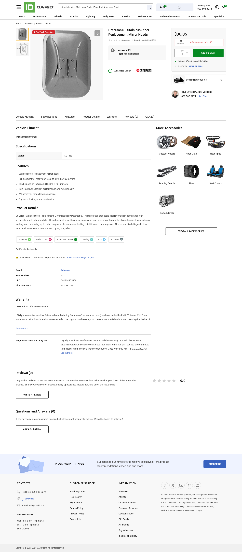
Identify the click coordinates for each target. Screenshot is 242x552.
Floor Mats (191, 153)
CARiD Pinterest (189, 485)
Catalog (87, 239)
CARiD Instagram (197, 485)
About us (116, 239)
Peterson (29, 23)
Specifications (49, 116)
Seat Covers (215, 183)
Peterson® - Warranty (24, 239)
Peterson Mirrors (43, 23)
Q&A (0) (149, 116)
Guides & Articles (127, 502)
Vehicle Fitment (25, 116)
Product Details (91, 116)
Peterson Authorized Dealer (66, 239)
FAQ (101, 239)
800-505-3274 (204, 8)
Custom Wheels (167, 153)
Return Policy (76, 508)
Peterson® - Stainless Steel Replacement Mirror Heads (22, 34)
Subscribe (215, 464)
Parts (22, 16)
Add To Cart (208, 53)
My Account (76, 502)
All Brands (124, 524)
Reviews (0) (131, 116)
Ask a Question (32, 429)
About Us (123, 491)
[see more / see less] (22, 328)
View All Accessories (191, 231)
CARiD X (172, 485)
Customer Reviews (128, 508)
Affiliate (122, 497)
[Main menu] (19, 7)
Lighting (90, 16)
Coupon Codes (126, 513)
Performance (39, 16)
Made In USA (43, 239)
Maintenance (145, 16)
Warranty (112, 116)
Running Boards (167, 183)
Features (70, 116)
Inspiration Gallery (128, 536)
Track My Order (77, 491)
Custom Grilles (167, 213)
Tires (191, 183)
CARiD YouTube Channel (181, 485)
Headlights (215, 153)
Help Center (76, 497)
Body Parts (108, 16)
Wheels (58, 16)
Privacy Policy (77, 513)
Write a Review (32, 394)
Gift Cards (124, 519)
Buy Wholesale (126, 530)
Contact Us (75, 519)
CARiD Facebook (164, 485)
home (18, 23)
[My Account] (217, 7)
